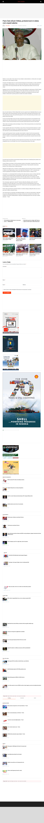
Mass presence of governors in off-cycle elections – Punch (18, 705)
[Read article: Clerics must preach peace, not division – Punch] (5, 713)
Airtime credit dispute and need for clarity (15, 770)
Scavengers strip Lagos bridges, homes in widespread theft (19, 562)
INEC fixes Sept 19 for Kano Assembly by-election (16, 479)
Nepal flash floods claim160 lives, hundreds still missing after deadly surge (20, 623)
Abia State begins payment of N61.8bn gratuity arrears (17, 669)
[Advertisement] (22, 10)
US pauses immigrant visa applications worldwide (16, 631)
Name (4, 279)
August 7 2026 (5, 545)
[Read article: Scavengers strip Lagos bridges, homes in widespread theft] (6, 563)
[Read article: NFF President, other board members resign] (36, 248)
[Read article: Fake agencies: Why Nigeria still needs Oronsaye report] (5, 747)
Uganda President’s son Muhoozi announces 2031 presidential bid (19, 647)
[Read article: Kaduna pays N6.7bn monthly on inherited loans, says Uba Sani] (5, 662)
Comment (5, 266)
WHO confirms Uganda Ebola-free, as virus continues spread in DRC (19, 598)
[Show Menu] (3, 1)
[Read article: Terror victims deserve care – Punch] (5, 728)
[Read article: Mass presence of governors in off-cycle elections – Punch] (5, 706)
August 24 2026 (5, 499)
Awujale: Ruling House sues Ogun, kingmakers (15, 487)
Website (24, 284)
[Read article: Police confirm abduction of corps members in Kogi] (9, 232)
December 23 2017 (14, 25)
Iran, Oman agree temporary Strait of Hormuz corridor (17, 639)
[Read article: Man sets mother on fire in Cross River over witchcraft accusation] (6, 587)
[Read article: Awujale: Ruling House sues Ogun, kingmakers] (5, 488)
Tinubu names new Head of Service (13, 525)
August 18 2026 (5, 507)
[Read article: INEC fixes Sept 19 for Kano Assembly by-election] (5, 480)
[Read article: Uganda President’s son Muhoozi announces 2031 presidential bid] (5, 648)
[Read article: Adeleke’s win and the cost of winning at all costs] (5, 763)
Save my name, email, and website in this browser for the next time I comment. (17, 289)
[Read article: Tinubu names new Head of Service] (5, 526)
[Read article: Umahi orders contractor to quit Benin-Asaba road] (22, 248)
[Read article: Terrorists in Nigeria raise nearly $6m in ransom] (36, 232)
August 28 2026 (5, 256)
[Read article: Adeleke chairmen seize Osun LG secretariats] (5, 505)
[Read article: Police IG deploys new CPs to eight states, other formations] (5, 542)
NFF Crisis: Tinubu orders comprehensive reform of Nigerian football (21, 239)
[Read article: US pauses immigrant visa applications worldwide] (5, 632)
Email (4, 284)
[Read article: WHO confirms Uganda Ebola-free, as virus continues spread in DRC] (5, 599)
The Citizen (8, 25)
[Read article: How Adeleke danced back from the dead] (5, 755)
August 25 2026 (5, 491)
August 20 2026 (6, 590)
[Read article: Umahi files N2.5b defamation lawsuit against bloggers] (6, 556)
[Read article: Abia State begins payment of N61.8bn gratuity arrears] (5, 670)
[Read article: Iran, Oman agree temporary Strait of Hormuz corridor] (5, 640)
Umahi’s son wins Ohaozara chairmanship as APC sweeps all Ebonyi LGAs (20, 495)
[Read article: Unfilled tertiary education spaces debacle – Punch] (5, 735)
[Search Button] (40, 1)
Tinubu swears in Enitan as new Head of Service (16, 517)
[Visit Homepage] (22, 1)
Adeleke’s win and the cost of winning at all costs (16, 762)
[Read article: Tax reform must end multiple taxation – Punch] (5, 720)
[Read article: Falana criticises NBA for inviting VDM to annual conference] (9, 248)
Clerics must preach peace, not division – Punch (16, 712)
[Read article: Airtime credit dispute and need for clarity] (5, 771)
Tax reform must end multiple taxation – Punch (15, 719)
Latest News (24, 25)
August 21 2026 (5, 730)
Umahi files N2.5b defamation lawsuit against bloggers (18, 555)
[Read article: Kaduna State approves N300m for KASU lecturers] (5, 678)
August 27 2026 (19, 256)
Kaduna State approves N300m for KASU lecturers (16, 677)
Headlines (20, 25)
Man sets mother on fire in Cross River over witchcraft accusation (20, 586)
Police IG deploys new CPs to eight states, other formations (18, 541)
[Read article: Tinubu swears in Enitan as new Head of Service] (5, 518)
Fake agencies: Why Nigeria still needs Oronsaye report (17, 746)
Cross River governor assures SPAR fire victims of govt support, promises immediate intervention (24, 685)
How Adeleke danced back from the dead (15, 754)
